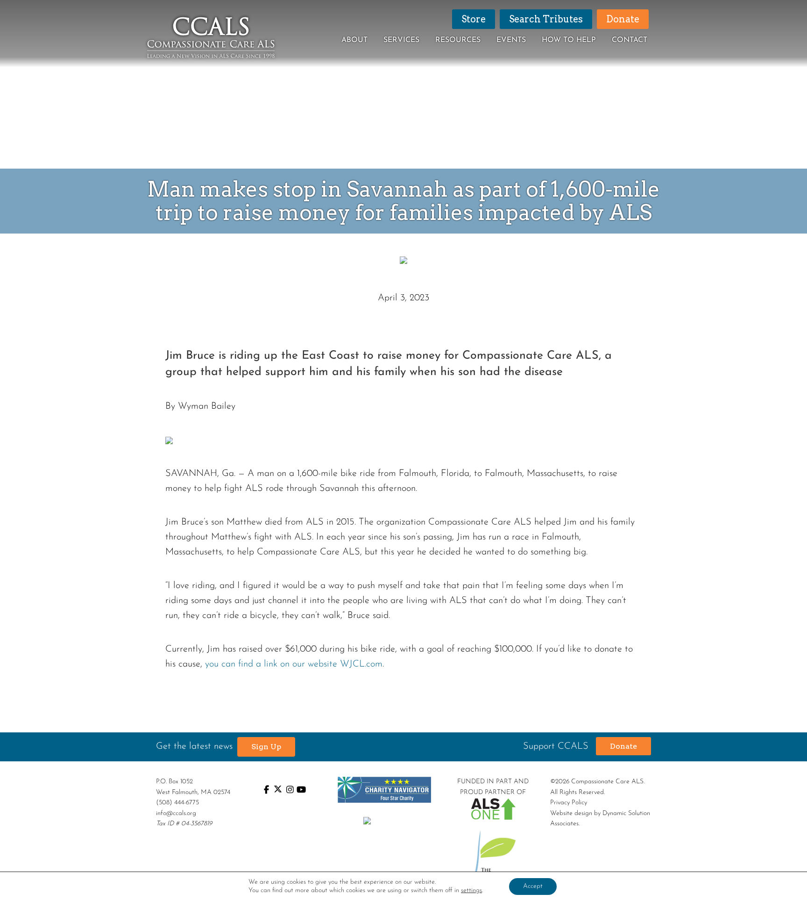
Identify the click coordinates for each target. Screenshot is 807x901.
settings (471, 890)
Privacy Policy (568, 802)
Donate (623, 746)
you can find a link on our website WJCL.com (293, 664)
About (354, 40)
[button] (266, 747)
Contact (629, 40)
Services (401, 40)
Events (511, 40)
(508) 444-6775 (177, 802)
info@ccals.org (176, 813)
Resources (458, 40)
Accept (533, 886)
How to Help (569, 40)
